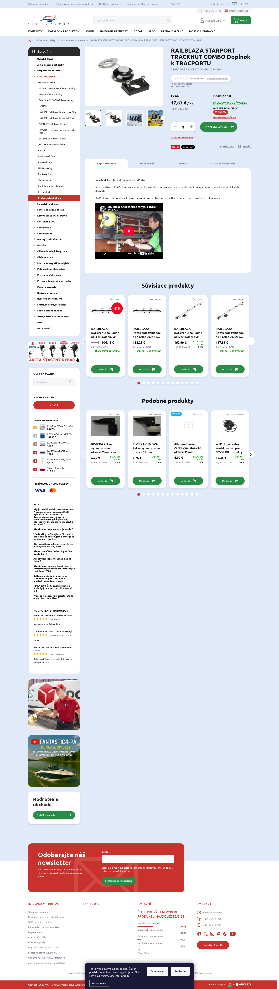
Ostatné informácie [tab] (223, 163)
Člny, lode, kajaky (46, 76)
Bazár (40, 322)
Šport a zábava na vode (49, 310)
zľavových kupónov (121, 871)
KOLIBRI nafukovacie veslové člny (57, 118)
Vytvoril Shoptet (217, 984)
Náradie (41, 245)
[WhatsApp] (225, 933)
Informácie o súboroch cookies (142, 3)
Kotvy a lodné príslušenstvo (52, 215)
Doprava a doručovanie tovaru (43, 947)
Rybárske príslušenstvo (49, 298)
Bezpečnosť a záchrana (49, 70)
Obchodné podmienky (39, 3)
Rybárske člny (45, 174)
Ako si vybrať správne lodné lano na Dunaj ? (52, 559)
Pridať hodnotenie (45, 815)
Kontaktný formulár (213, 945)
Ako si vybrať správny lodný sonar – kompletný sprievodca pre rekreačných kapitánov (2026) (54, 568)
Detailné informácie (182, 137)
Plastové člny (45, 162)
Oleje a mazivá (45, 257)
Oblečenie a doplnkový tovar (52, 251)
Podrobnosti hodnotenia (217, 78)
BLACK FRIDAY (45, 58)
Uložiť (176, 147)
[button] (138, 383)
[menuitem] (36, 31)
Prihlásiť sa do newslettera (118, 880)
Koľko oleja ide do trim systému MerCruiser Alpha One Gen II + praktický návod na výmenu (50, 578)
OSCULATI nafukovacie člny (53, 124)
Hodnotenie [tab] (147, 163)
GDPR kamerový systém (110, 3)
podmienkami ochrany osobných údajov (151, 867)
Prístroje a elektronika (49, 274)
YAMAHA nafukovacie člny (52, 144)
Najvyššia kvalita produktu (150, 930)
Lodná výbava (44, 233)
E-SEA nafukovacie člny (50, 94)
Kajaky (41, 150)
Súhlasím (180, 971)
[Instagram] (212, 933)
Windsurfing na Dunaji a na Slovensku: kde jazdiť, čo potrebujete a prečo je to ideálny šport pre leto (53, 537)
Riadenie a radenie (47, 292)
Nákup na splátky (36, 942)
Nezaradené (43, 328)
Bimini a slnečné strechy (50, 185)
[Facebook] (199, 933)
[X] (205, 933)
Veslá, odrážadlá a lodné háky (53, 316)
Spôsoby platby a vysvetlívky (42, 952)
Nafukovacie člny (46, 82)
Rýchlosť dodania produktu (150, 943)
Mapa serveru (35, 932)
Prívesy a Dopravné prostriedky (54, 280)
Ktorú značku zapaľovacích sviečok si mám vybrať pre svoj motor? (53, 545)
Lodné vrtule (44, 227)
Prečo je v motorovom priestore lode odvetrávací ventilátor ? (53, 597)
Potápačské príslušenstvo (51, 268)
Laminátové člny (46, 156)
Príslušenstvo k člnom (50, 197)
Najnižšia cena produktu (149, 923)
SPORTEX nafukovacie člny (52, 138)
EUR (240, 3)
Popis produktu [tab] (106, 163)
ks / (54, 405)
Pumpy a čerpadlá (46, 286)
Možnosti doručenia (224, 117)
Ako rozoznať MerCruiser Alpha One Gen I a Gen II (52, 552)
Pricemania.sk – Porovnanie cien (195, 972)
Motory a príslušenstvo (49, 239)
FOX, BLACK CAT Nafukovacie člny (56, 100)
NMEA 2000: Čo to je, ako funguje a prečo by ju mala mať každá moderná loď (52, 588)
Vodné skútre (45, 179)
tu (128, 975)
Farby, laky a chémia (48, 203)
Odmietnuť (157, 971)
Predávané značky (37, 937)
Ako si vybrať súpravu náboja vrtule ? (53, 529)
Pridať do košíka (215, 127)
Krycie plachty (45, 191)
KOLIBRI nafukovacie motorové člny (58, 112)
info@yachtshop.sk (212, 912)
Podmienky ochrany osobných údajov (74, 3)
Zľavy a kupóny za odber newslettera (46, 962)
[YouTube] (232, 933)
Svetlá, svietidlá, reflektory (51, 304)
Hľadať (168, 20)
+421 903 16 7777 (212, 925)
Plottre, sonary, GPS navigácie (53, 263)
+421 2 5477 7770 (212, 918)
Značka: (180, 86)
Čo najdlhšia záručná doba (150, 936)
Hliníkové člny (45, 168)
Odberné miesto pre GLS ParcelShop (46, 957)
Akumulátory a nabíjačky (50, 64)
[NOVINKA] (188, 426)
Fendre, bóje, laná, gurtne (50, 209)
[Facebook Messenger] (218, 933)
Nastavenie (99, 983)
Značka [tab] (183, 163)
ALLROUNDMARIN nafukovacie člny (57, 88)
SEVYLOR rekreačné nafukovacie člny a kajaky (58, 131)
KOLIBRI (43, 106)
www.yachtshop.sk (76, 972)
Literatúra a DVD (46, 221)
